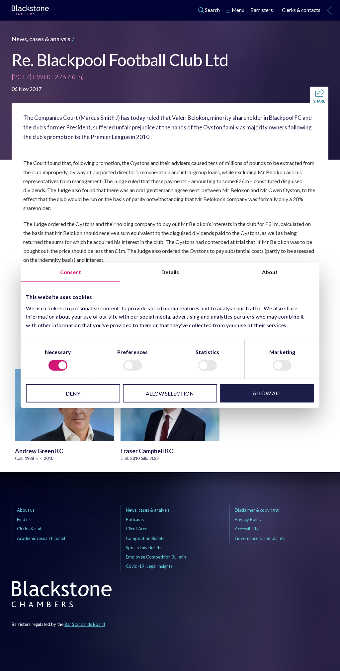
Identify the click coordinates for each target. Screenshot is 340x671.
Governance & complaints (260, 538)
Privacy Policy (248, 519)
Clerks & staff (30, 528)
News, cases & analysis (41, 38)
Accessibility (247, 528)
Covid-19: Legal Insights (149, 566)
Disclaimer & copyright (257, 510)
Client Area (136, 528)
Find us (24, 519)
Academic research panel (41, 538)
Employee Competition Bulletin (156, 556)
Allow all (267, 393)
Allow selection (170, 393)
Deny (73, 393)
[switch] (132, 365)
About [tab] (270, 272)
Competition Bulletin (146, 538)
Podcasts (135, 519)
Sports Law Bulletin (144, 547)
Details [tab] (170, 272)
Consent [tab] (70, 272)
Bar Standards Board (84, 624)
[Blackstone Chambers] (30, 11)
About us (26, 510)
